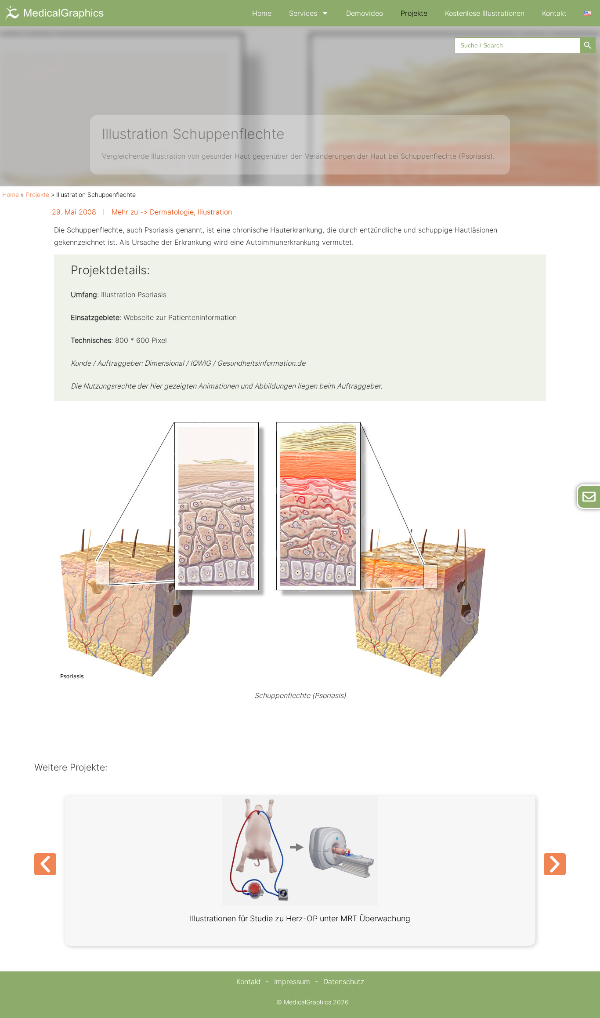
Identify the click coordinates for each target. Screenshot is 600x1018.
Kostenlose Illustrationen (484, 13)
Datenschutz (343, 981)
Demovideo (364, 13)
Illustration (215, 211)
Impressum (292, 981)
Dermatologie (172, 211)
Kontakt (554, 13)
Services (303, 13)
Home (261, 13)
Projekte (414, 13)
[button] (45, 864)
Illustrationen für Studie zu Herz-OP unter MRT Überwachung (300, 918)
